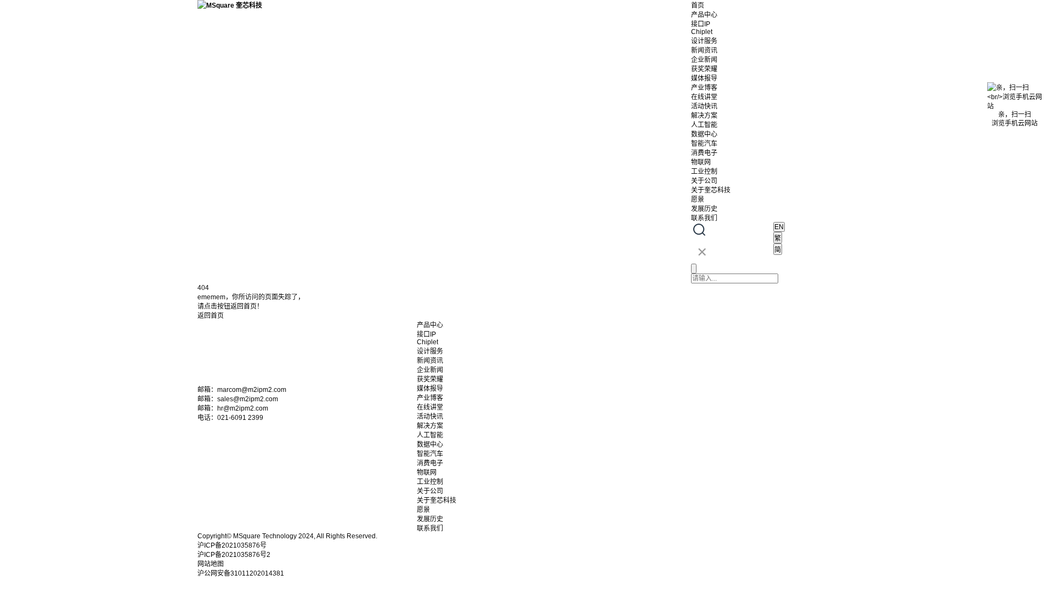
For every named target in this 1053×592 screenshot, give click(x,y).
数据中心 (704, 134)
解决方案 (704, 115)
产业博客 (704, 88)
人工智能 (704, 125)
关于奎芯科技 (711, 190)
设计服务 (704, 41)
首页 (697, 5)
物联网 (701, 162)
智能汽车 (704, 143)
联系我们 (704, 218)
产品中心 (704, 15)
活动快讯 (704, 106)
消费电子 (704, 153)
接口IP (700, 24)
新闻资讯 (704, 50)
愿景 (697, 199)
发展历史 (704, 209)
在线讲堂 (704, 97)
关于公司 (704, 181)
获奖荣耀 (704, 69)
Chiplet (701, 32)
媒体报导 (704, 78)
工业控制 (704, 171)
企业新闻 (704, 60)
